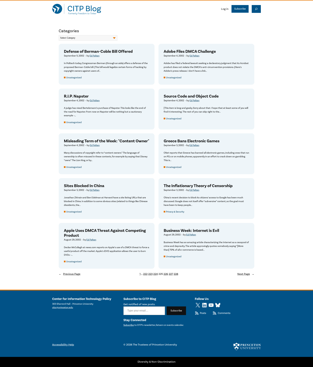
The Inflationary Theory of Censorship (198, 185)
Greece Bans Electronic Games (191, 141)
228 (176, 274)
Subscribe (240, 8)
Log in (224, 9)
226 (166, 274)
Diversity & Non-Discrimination (156, 362)
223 (150, 274)
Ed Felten (94, 55)
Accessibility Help (63, 344)
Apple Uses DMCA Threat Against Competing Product (105, 233)
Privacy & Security (175, 211)
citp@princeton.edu (62, 307)
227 (171, 274)
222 (145, 274)
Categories (69, 31)
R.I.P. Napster (76, 96)
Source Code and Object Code (191, 96)
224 (155, 274)
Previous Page (69, 274)
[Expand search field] (256, 9)
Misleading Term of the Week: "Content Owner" (106, 141)
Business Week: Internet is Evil (191, 230)
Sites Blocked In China (84, 185)
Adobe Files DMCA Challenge (190, 51)
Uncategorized (74, 77)
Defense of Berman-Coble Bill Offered (98, 51)
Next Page (245, 274)
